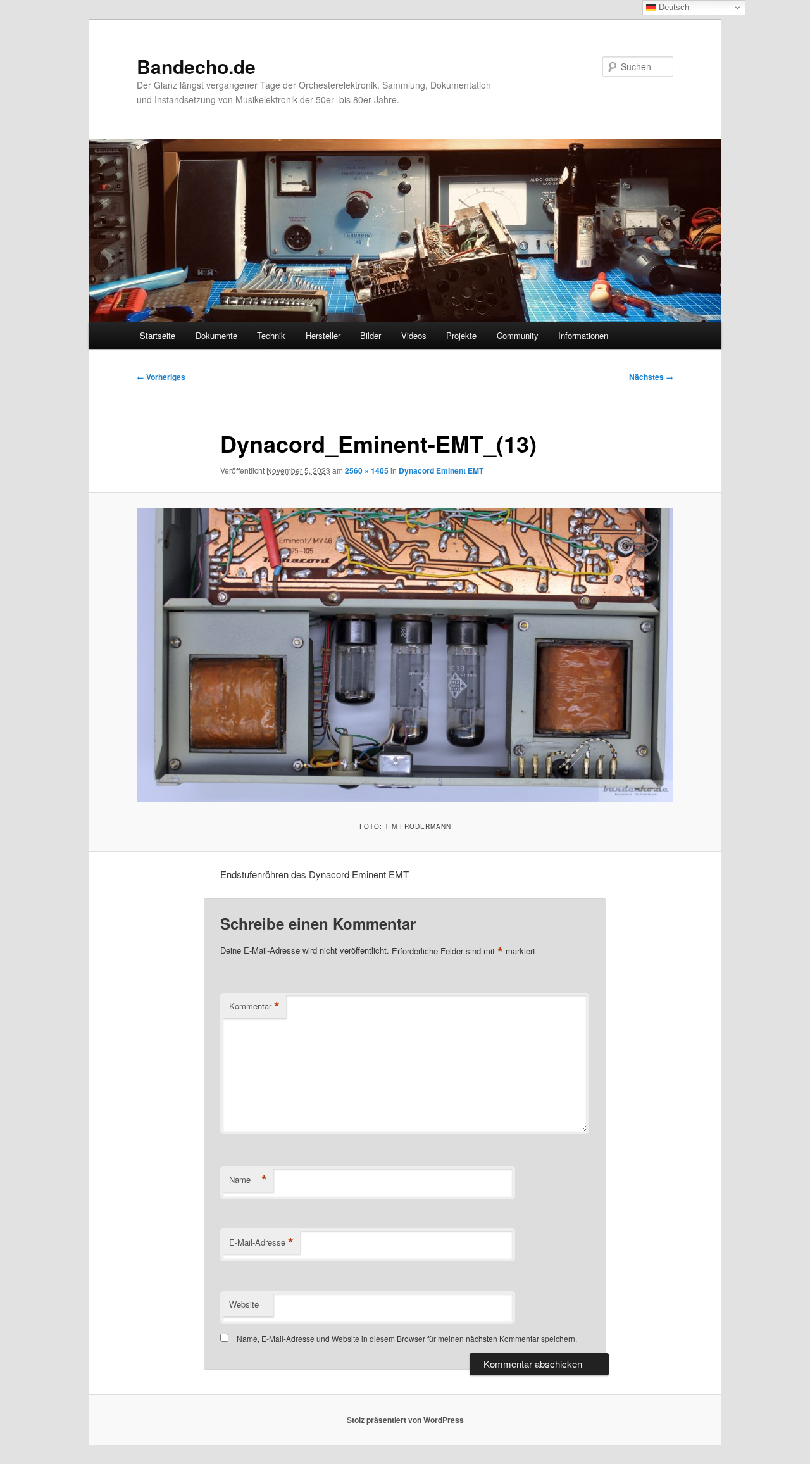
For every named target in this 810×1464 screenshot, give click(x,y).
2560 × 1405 (367, 470)
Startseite (157, 335)
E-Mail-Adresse (261, 1242)
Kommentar (254, 1006)
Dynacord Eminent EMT (441, 470)
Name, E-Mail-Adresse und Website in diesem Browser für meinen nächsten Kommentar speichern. (407, 1338)
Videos (414, 335)
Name (248, 1180)
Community (518, 335)
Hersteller (323, 335)
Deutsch (672, 7)
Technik (271, 335)
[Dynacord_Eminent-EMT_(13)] (405, 655)
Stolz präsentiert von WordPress (405, 1419)
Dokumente (216, 335)
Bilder (370, 335)
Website (244, 1304)
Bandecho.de (196, 66)
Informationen (583, 335)
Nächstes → (651, 376)
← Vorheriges (161, 376)
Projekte (461, 335)
